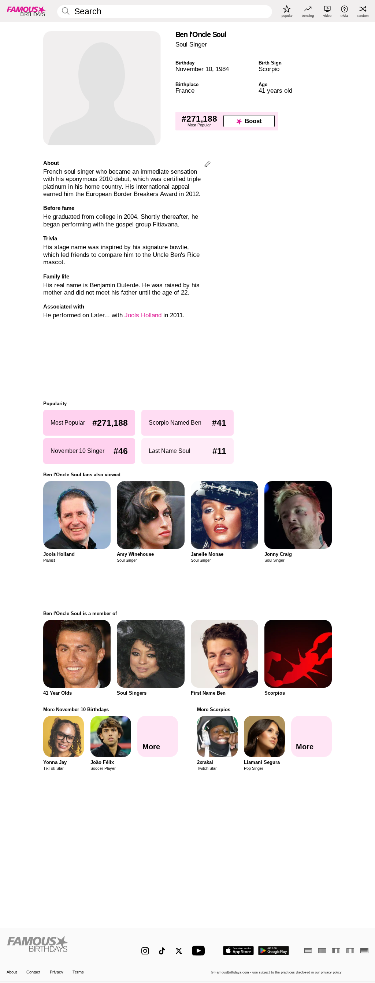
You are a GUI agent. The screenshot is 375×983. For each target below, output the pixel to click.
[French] (336, 950)
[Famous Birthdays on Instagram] (145, 951)
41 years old (275, 90)
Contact (33, 972)
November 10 (193, 69)
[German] (364, 950)
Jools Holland (143, 315)
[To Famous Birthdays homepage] (26, 11)
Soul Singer (191, 44)
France (184, 90)
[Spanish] (308, 950)
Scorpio (269, 69)
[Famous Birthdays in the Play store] (273, 950)
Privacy (56, 972)
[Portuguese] (322, 950)
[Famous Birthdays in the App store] (238, 950)
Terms (78, 972)
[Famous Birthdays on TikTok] (162, 951)
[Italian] (350, 950)
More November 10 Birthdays (76, 709)
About (12, 972)
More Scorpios (213, 709)
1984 (222, 69)
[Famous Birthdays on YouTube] (200, 950)
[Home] (63, 947)
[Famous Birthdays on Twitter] (179, 951)
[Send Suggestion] (207, 165)
